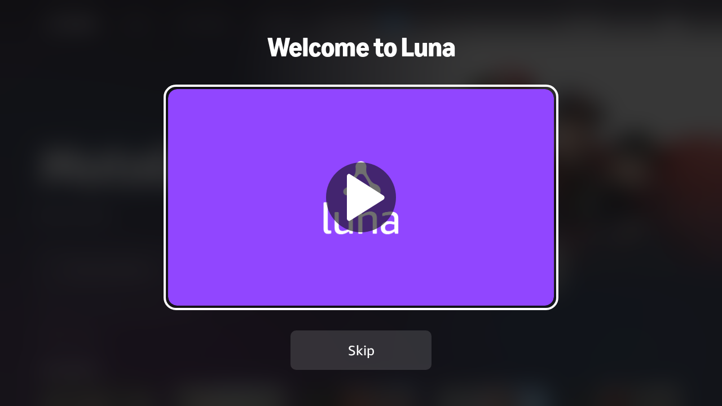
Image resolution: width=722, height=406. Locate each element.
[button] (361, 197)
